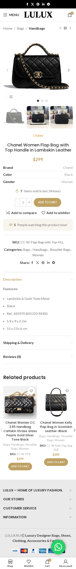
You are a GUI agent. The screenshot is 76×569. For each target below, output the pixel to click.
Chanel (38, 135)
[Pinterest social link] (38, 4)
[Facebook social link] (27, 4)
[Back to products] (65, 28)
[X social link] (32, 4)
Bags (20, 28)
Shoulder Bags (60, 249)
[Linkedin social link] (43, 4)
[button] (7, 70)
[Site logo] (38, 14)
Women (67, 182)
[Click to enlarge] (11, 97)
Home (7, 28)
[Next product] (70, 28)
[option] (38, 101)
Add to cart (47, 202)
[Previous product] (60, 28)
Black (68, 174)
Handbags (37, 28)
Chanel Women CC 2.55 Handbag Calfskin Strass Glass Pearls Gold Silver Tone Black (20, 431)
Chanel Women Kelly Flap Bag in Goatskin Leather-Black (56, 426)
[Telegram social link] (48, 4)
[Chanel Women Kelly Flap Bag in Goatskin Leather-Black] (56, 402)
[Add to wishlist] (31, 391)
